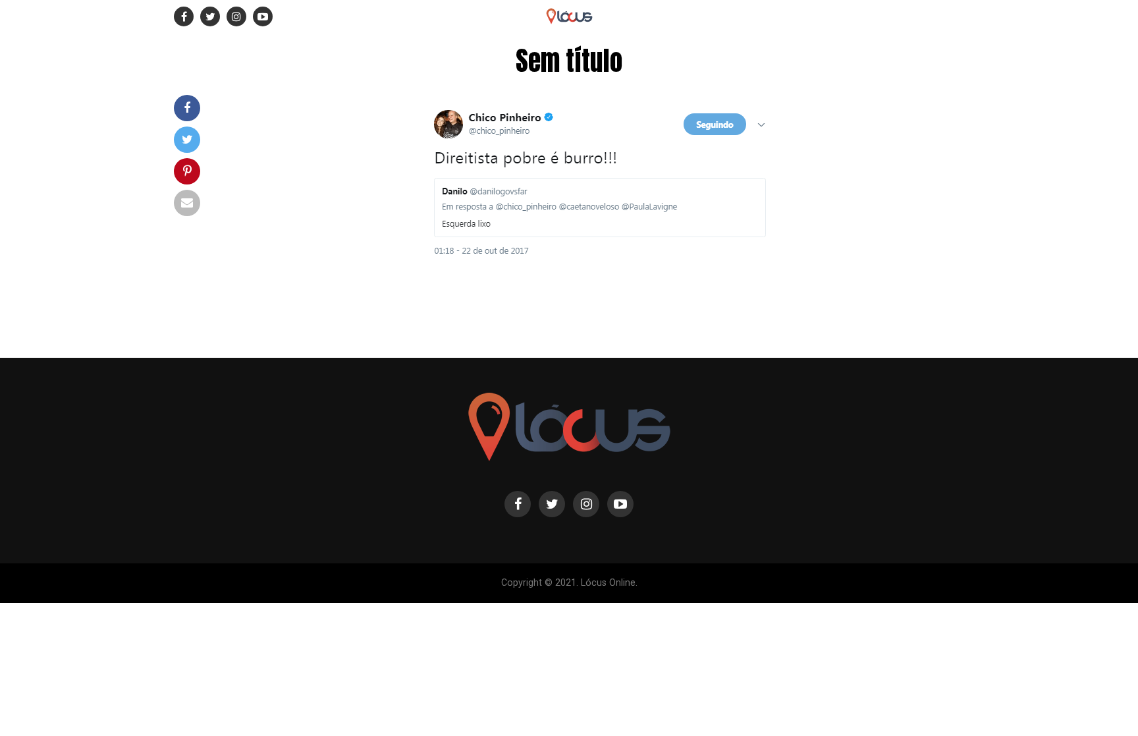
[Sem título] (595, 270)
